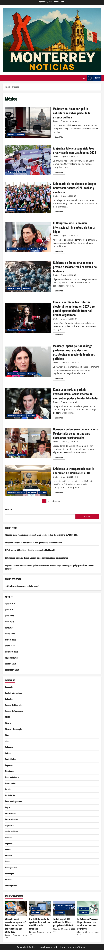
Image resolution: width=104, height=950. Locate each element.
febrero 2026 (10, 639)
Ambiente (9, 687)
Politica (8, 849)
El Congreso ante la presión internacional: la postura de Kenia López (28, 237)
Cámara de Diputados (16, 249)
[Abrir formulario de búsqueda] (84, 77)
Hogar (7, 807)
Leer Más (60, 137)
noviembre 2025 (12, 657)
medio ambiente (11, 831)
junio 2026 (9, 615)
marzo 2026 (10, 633)
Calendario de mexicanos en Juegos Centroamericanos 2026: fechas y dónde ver (28, 197)
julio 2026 (9, 609)
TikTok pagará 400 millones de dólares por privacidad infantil (30, 550)
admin (57, 121)
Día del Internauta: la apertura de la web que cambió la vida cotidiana (33, 542)
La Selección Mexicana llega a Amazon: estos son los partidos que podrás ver (36, 557)
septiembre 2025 (12, 669)
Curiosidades (10, 759)
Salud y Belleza (11, 867)
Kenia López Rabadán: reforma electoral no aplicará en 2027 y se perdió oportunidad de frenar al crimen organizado (28, 318)
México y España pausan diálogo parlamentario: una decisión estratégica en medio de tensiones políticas (28, 362)
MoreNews (67, 947)
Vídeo (97, 77)
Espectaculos (10, 783)
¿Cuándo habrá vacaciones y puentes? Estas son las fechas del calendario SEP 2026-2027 (41, 534)
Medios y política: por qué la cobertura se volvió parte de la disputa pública (28, 122)
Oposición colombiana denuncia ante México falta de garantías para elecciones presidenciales (28, 443)
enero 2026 (10, 645)
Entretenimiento (12, 777)
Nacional (8, 837)
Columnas (9, 747)
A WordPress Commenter (15, 586)
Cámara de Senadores (14, 711)
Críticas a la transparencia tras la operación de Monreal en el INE (28, 480)
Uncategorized (11, 885)
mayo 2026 (9, 621)
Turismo (8, 879)
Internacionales (14, 288)
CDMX (7, 717)
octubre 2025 (10, 663)
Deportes (11, 172)
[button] (5, 78)
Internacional (10, 813)
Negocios (9, 843)
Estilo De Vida (10, 795)
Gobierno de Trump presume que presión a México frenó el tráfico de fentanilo (28, 276)
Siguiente (56, 501)
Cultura (8, 753)
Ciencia (8, 723)
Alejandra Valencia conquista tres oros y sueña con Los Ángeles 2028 (28, 160)
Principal (21, 172)
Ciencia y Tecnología (13, 729)
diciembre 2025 (11, 651)
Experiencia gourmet (13, 801)
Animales (9, 699)
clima (7, 741)
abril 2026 (9, 627)
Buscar (8, 509)
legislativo (32, 249)
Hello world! (34, 586)
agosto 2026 (10, 603)
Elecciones (9, 771)
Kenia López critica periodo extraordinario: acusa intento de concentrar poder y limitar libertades (28, 403)
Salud (7, 861)
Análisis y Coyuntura (16, 134)
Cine (7, 735)
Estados (8, 789)
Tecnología (9, 873)
